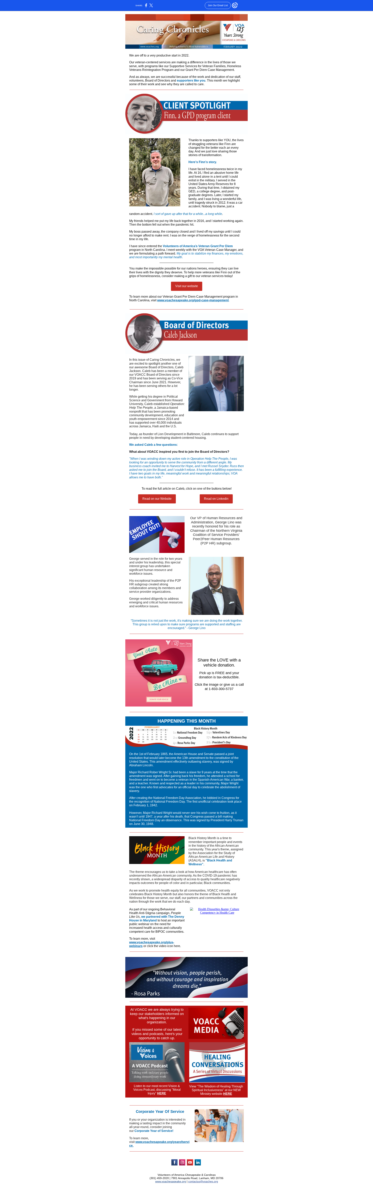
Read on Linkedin (216, 498)
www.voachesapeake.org (170, 1181)
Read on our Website (157, 498)
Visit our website (186, 286)
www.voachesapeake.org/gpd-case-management (193, 300)
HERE (161, 1093)
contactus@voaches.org (203, 1181)
